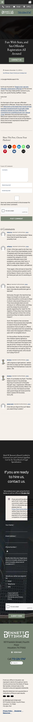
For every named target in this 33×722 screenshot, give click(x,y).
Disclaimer (11, 597)
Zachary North (10, 404)
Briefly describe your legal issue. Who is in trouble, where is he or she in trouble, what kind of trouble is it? (16, 561)
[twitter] (12, 696)
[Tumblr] (28, 146)
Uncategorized (22, 73)
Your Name (10, 525)
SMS (9, 587)
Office (29, 7)
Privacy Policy (8, 711)
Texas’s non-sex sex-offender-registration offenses (15, 88)
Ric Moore (9, 360)
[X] (9, 146)
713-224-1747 (24, 12)
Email (18, 7)
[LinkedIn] (19, 146)
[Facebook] (5, 146)
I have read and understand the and (15, 596)
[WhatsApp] (23, 146)
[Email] (23, 151)
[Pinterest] (5, 151)
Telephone (11, 584)
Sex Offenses (6, 73)
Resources (7, 713)
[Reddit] (14, 146)
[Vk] (14, 151)
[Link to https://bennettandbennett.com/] (30, 2)
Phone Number (11, 547)
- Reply (27, 232)
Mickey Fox (9, 232)
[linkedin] (4, 696)
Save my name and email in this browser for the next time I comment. (15, 203)
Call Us (8, 7)
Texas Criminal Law (14, 73)
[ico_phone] (8, 12)
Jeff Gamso (9, 246)
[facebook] (8, 696)
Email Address (11, 536)
